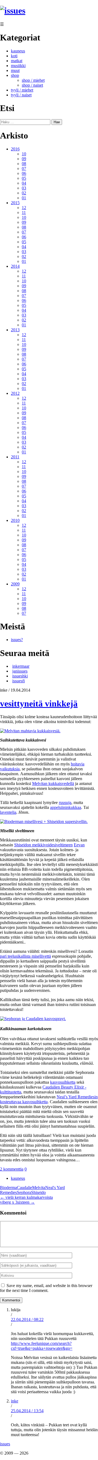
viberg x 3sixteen (17, 1202)
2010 (15, 520)
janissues (19, 671)
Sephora (24, 1192)
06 (24, 173)
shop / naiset (32, 85)
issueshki (20, 676)
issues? (17, 639)
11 (24, 212)
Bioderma (8, 1187)
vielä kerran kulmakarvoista (26, 1197)
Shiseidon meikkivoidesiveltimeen (43, 845)
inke (14, 1401)
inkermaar (20, 666)
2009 (15, 584)
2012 (15, 393)
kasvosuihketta (62, 1082)
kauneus (18, 51)
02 (24, 193)
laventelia (8, 812)
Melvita (38, 1187)
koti (14, 55)
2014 (15, 266)
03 (24, 188)
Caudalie (24, 1187)
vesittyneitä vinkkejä (39, 703)
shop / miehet (33, 80)
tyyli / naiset (21, 95)
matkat (16, 60)
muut (15, 70)
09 (24, 158)
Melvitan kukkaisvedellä (53, 783)
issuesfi (18, 681)
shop (15, 75)
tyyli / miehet (22, 90)
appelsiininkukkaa (65, 807)
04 (24, 183)
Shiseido (38, 1192)
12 (24, 207)
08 (24, 163)
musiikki (18, 65)
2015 (15, 202)
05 (24, 178)
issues (5, 1444)
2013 (15, 329)
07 (24, 168)
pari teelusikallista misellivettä (25, 956)
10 (24, 154)
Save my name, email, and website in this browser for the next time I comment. (46, 1288)
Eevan (79, 845)
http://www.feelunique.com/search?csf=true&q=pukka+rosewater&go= (41, 1346)
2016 (15, 149)
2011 (15, 457)
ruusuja (65, 802)
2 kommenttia (11, 1169)
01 (24, 197)
